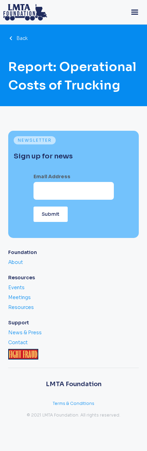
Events (16, 287)
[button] (134, 12)
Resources (21, 307)
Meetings (19, 297)
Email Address (52, 176)
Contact (18, 342)
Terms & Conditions (73, 403)
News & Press (25, 332)
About (15, 262)
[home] (23, 12)
